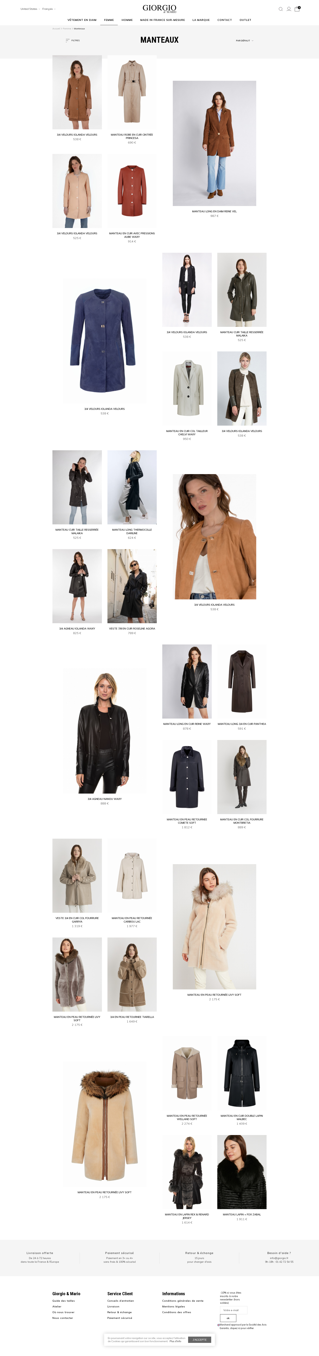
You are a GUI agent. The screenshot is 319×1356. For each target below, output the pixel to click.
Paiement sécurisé (119, 1253)
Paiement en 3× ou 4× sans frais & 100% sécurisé (120, 1259)
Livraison (113, 1306)
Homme (127, 20)
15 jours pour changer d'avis (199, 1259)
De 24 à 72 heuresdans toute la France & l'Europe (40, 1259)
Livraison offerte (40, 1253)
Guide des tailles (63, 1300)
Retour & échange (199, 1253)
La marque (201, 20)
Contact (224, 20)
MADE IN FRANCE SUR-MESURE (162, 20)
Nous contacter (62, 1318)
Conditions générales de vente (183, 1300)
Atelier (56, 1306)
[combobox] (29, 9)
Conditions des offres (176, 1312)
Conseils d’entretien (120, 1300)
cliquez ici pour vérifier (242, 1328)
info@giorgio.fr (279, 1258)
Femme (109, 20)
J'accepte (200, 1339)
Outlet (245, 20)
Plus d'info (175, 1341)
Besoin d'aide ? (279, 1253)
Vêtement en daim (82, 20)
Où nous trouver (63, 1312)
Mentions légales (173, 1306)
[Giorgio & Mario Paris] (159, 8)
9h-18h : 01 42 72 (279, 1261)
